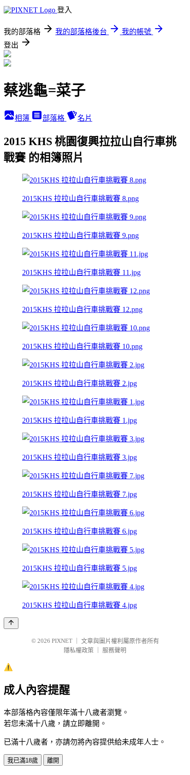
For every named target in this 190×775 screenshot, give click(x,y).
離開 (53, 760)
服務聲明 (114, 650)
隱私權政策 (79, 650)
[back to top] (11, 623)
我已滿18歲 (22, 760)
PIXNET (62, 640)
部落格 (54, 118)
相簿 (23, 118)
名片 (84, 118)
